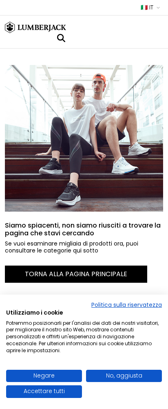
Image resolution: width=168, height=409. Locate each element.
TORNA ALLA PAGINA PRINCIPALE (76, 274)
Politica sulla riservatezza (126, 305)
